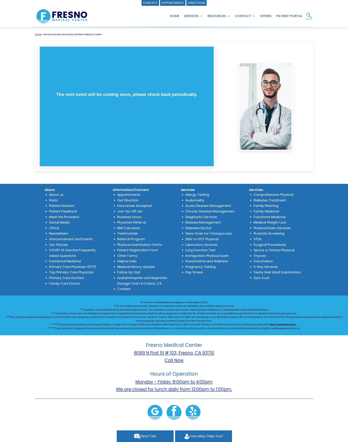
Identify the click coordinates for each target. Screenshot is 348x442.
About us (56, 194)
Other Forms (127, 255)
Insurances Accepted (134, 205)
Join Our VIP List (129, 211)
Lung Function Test (200, 250)
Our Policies (58, 244)
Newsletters (58, 233)
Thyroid (260, 255)
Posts (53, 200)
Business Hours (129, 217)
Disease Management (203, 222)
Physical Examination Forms (139, 244)
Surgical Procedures (270, 244)
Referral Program (131, 239)
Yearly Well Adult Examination (277, 272)
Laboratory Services (201, 244)
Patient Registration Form (137, 250)
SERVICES (191, 16)
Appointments (128, 194)
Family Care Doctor (64, 283)
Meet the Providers (64, 217)
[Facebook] (174, 412)
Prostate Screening (269, 233)
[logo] (62, 16)
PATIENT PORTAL (289, 16)
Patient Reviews (61, 205)
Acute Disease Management (208, 205)
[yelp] (193, 412)
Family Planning (266, 205)
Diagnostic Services (201, 217)
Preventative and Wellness (206, 261)
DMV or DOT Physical (201, 239)
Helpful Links (127, 261)
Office (54, 228)
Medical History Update (136, 267)
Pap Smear (194, 272)
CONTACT (243, 16)
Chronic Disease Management (209, 211)
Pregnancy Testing (200, 267)
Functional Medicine (65, 261)
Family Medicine (266, 211)
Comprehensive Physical (273, 194)
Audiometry (194, 200)
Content (123, 289)
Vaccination (263, 261)
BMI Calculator (129, 228)
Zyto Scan (262, 278)
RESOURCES (217, 16)
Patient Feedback (63, 211)
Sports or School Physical (274, 250)
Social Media (59, 222)
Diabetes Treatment (270, 200)
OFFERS (266, 16)
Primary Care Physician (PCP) (72, 267)
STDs (258, 239)
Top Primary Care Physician (71, 272)
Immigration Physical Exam (207, 255)
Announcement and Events (71, 239)
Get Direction (127, 200)
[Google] (155, 412)
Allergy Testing (197, 194)
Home (38, 34)
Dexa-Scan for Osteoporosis (208, 233)
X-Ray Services (266, 267)
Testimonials (127, 233)
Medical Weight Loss (270, 222)
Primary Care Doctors (66, 278)
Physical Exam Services (272, 228)
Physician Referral (131, 222)
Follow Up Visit (128, 272)
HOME (174, 16)
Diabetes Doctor (198, 228)
